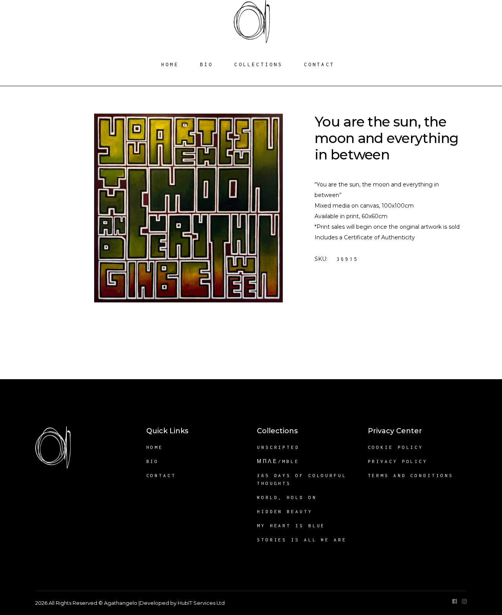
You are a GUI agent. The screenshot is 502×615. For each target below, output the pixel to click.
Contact (161, 475)
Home (155, 447)
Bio (152, 461)
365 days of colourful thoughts (302, 479)
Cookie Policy (396, 447)
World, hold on (287, 497)
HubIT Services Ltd (201, 603)
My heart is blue (291, 525)
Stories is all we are (302, 539)
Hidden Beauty (285, 511)
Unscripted (278, 447)
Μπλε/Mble (278, 461)
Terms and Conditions (410, 475)
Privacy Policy (398, 461)
